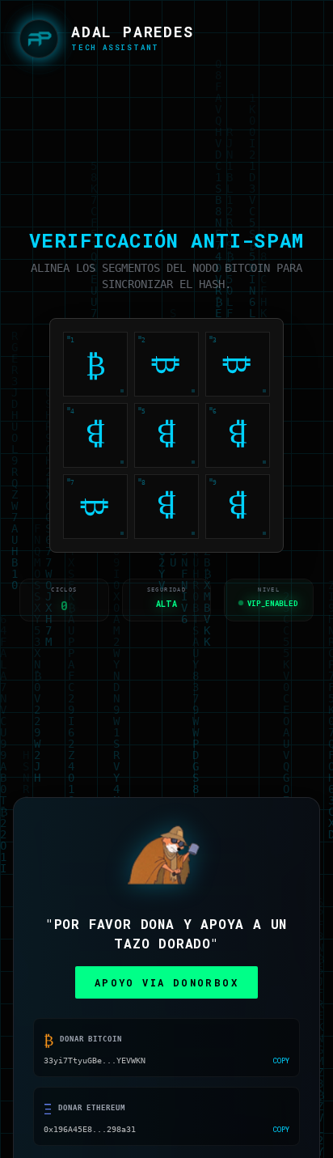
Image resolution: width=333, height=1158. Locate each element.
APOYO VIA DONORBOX (166, 984)
